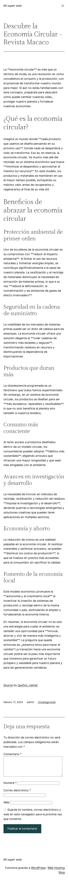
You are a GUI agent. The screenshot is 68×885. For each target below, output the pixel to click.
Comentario (12, 754)
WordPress (38, 867)
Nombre (10, 782)
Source (8, 685)
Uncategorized (47, 702)
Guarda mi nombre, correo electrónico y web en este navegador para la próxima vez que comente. (32, 814)
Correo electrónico (17, 790)
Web (6, 802)
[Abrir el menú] (63, 6)
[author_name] (28, 685)
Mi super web (12, 5)
